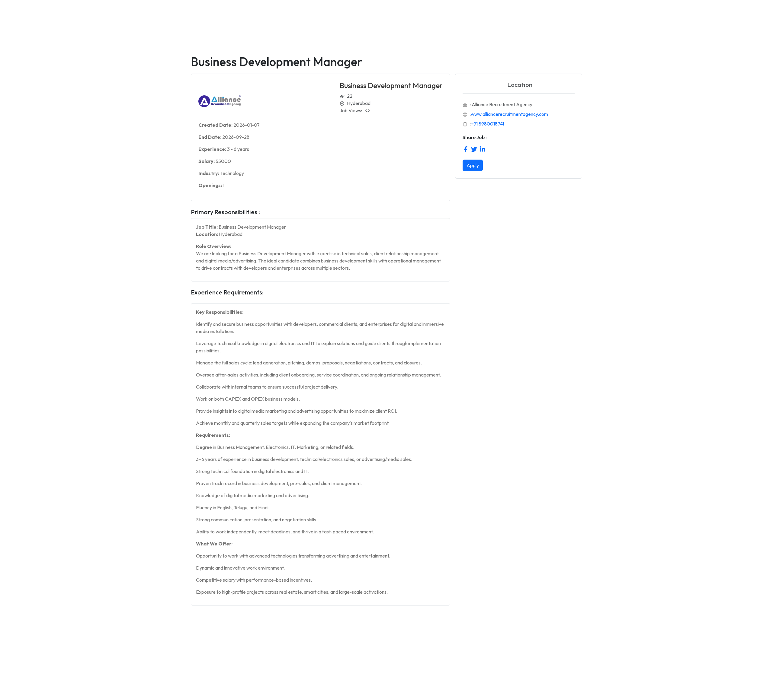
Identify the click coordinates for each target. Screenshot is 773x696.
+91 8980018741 (487, 124)
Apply (473, 165)
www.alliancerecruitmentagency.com (509, 114)
